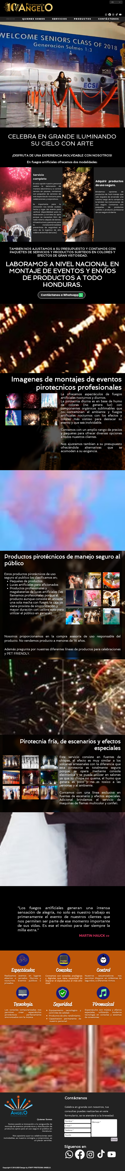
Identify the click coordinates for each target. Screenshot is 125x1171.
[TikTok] (116, 14)
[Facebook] (109, 14)
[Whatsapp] (106, 14)
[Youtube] (120, 14)
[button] (94, 935)
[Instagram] (113, 14)
